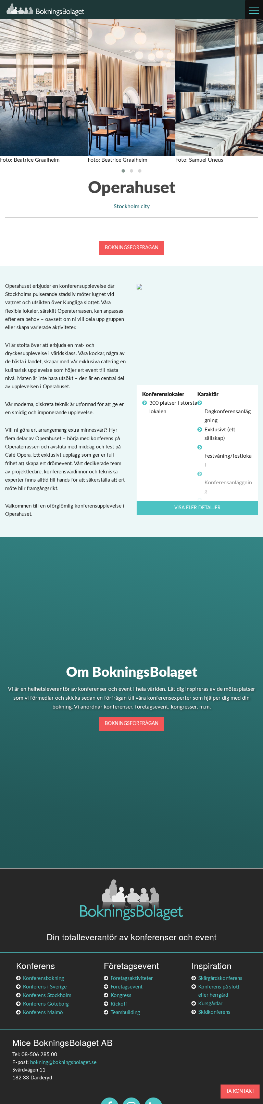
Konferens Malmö (43, 1012)
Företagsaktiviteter (132, 978)
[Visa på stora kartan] (139, 286)
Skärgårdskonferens (220, 978)
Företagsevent (126, 986)
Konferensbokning (43, 978)
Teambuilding (125, 1012)
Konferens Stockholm (47, 995)
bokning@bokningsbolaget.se (63, 1062)
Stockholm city (132, 206)
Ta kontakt (240, 1091)
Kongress (121, 995)
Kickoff (119, 1004)
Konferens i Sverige (45, 986)
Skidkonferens (214, 1012)
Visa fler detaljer (197, 507)
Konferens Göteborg (46, 1004)
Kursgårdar (210, 1003)
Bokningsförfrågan (132, 247)
